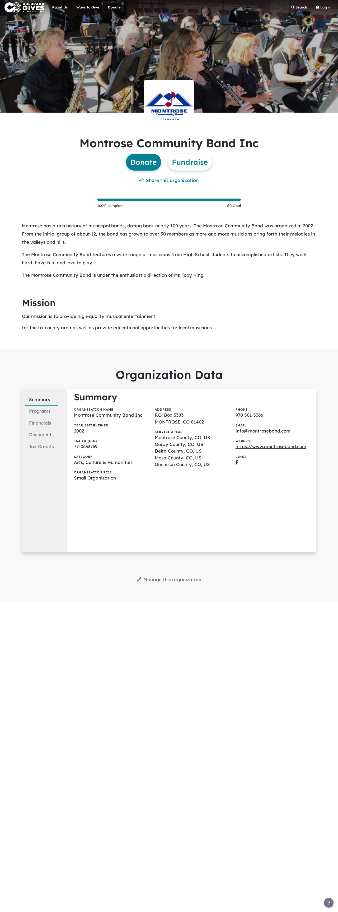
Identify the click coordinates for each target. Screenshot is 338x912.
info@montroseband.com (263, 431)
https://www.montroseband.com (271, 446)
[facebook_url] (237, 462)
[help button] (329, 903)
